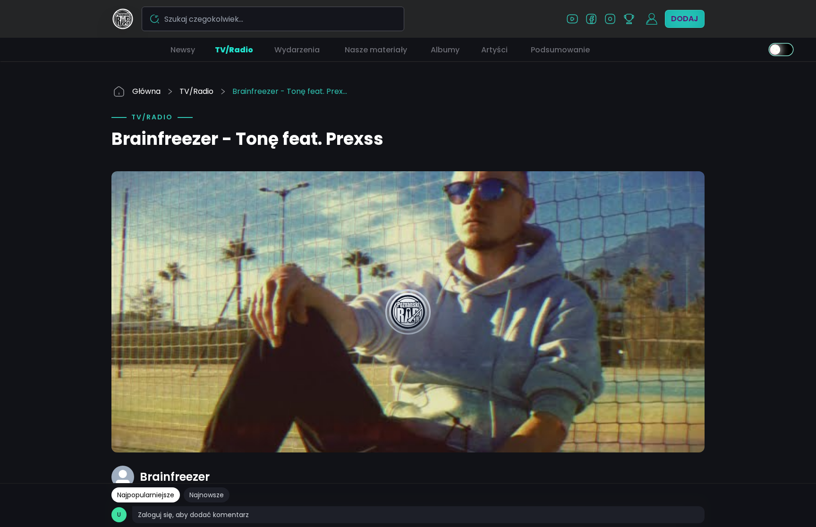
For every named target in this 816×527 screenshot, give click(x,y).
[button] (183, 49)
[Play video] (408, 311)
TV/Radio (196, 91)
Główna (146, 91)
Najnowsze (206, 495)
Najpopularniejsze (145, 495)
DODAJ (684, 18)
